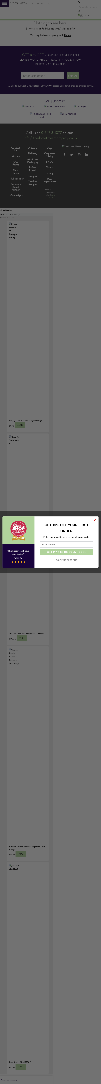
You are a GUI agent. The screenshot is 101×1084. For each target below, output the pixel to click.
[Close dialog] (95, 519)
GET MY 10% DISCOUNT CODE (66, 552)
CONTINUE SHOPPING (66, 560)
